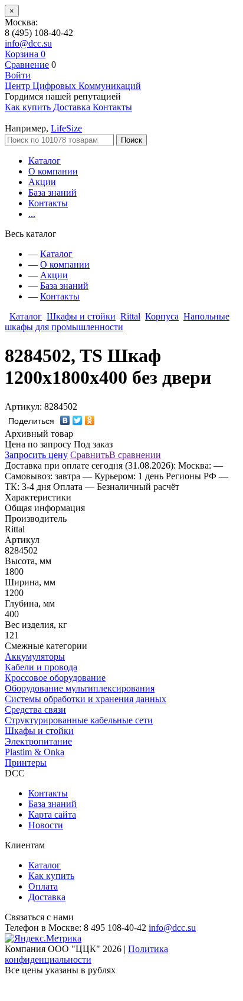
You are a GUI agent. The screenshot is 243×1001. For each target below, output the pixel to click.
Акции (42, 182)
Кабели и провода (41, 667)
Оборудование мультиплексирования (80, 688)
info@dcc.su (28, 43)
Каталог (44, 161)
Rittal (130, 316)
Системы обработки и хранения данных (85, 699)
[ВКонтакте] (65, 420)
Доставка (46, 897)
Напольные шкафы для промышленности (117, 321)
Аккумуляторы (35, 656)
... (31, 214)
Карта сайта (52, 814)
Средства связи (35, 709)
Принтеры (26, 763)
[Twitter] (77, 420)
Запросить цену (36, 455)
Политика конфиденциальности (86, 954)
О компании (53, 171)
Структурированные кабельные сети (79, 720)
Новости (45, 825)
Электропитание (38, 741)
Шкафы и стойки (81, 316)
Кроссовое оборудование (55, 678)
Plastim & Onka (34, 752)
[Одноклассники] (90, 420)
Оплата (43, 886)
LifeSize (66, 128)
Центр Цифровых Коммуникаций (73, 86)
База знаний (52, 192)
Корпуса (162, 316)
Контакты (48, 203)
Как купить (51, 876)
